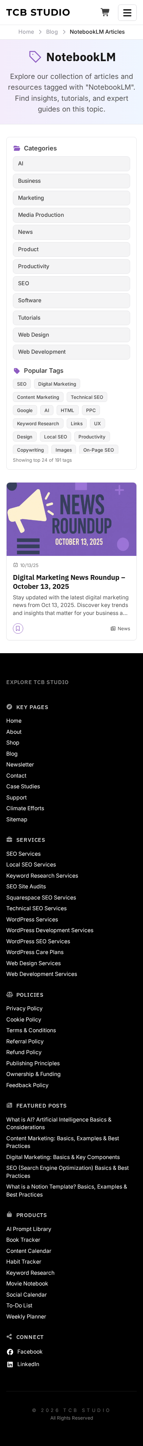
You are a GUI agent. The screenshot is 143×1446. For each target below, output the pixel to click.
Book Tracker (23, 1240)
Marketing (31, 198)
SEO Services (23, 854)
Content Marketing (38, 397)
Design (24, 436)
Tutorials (29, 317)
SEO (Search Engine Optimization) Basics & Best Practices (67, 1172)
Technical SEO (87, 397)
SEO (23, 283)
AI (20, 163)
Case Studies (23, 786)
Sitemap (16, 819)
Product (28, 249)
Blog (12, 753)
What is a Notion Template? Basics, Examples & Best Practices (66, 1190)
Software (29, 300)
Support (16, 797)
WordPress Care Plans (35, 952)
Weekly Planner (26, 1316)
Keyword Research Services (42, 875)
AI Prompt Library (28, 1229)
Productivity (33, 266)
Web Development (42, 351)
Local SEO (55, 436)
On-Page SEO (98, 450)
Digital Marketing (57, 384)
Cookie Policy (23, 1019)
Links (77, 423)
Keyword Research (38, 423)
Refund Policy (24, 1052)
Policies (30, 994)
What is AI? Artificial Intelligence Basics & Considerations (58, 1123)
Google (25, 410)
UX (97, 423)
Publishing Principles (33, 1063)
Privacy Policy (24, 1008)
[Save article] (18, 628)
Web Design (33, 334)
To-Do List (19, 1305)
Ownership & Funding (33, 1074)
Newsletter (20, 764)
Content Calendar (28, 1251)
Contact (16, 775)
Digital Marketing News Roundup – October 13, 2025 (69, 582)
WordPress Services (32, 919)
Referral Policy (25, 1041)
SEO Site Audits (26, 886)
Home (14, 720)
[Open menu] (127, 13)
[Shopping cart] (105, 13)
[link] (71, 561)
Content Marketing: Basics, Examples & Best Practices (62, 1142)
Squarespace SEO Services (41, 897)
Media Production (41, 215)
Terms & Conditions (31, 1030)
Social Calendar (26, 1294)
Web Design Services (33, 963)
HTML (67, 410)
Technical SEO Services (36, 908)
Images (64, 450)
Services (30, 839)
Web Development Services (41, 974)
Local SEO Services (31, 864)
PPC (91, 410)
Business (29, 181)
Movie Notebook (27, 1283)
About (14, 732)
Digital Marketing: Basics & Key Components (63, 1157)
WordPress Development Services (49, 930)
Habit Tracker (23, 1261)
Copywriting (30, 450)
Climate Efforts (25, 808)
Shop (12, 742)
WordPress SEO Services (38, 941)
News (25, 232)
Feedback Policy (27, 1085)
